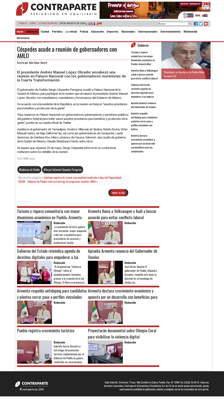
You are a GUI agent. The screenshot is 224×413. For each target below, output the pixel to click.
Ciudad (45, 31)
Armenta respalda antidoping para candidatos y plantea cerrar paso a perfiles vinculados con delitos (144, 121)
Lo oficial (71, 31)
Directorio (23, 38)
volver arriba (118, 193)
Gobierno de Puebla (30, 170)
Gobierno (32, 31)
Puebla (22, 23)
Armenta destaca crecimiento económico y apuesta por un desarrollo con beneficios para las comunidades (143, 143)
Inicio (20, 31)
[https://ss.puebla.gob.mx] (155, 10)
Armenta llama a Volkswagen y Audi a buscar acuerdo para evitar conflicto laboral (144, 74)
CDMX (33, 23)
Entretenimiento (171, 31)
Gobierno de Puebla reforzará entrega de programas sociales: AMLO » (63, 181)
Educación (97, 31)
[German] (98, 24)
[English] (90, 24)
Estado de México (48, 23)
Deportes (113, 31)
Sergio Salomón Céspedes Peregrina (63, 170)
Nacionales (128, 31)
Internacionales (148, 31)
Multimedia (190, 31)
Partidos (57, 31)
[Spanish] (86, 24)
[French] (94, 24)
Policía (84, 31)
